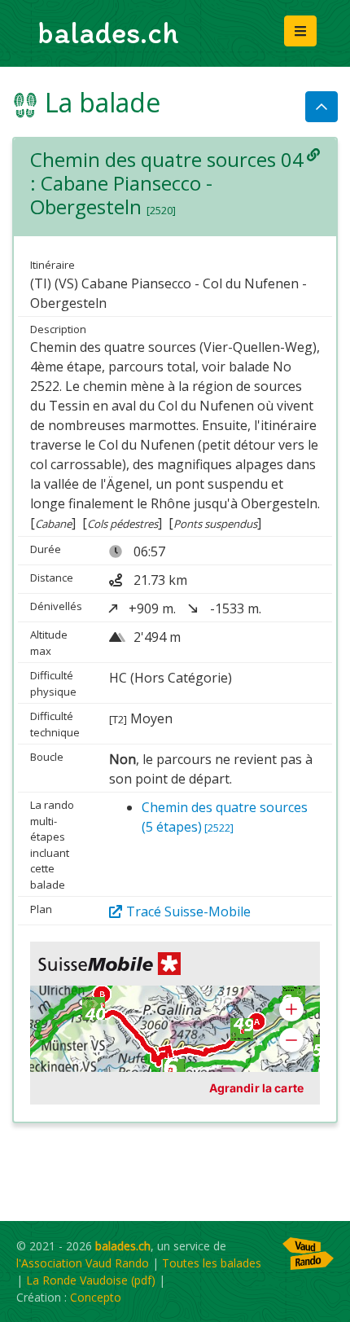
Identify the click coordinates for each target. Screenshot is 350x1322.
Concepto (95, 1297)
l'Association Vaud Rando (82, 1263)
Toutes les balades (211, 1263)
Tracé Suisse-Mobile (188, 911)
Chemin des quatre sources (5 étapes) (225, 817)
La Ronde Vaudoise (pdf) (90, 1280)
